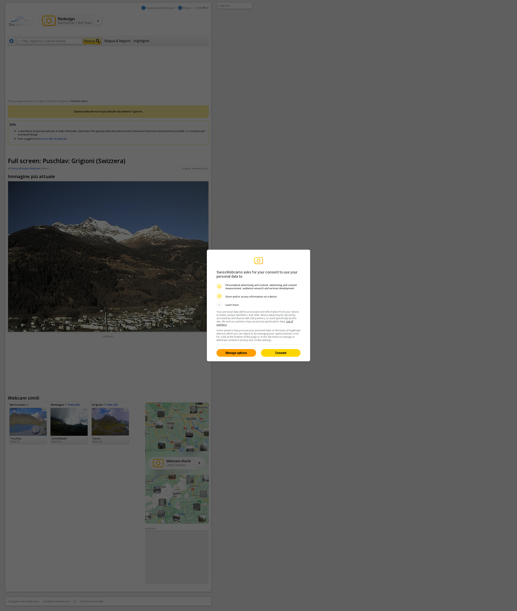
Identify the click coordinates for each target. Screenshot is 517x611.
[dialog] (258, 305)
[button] (258, 305)
